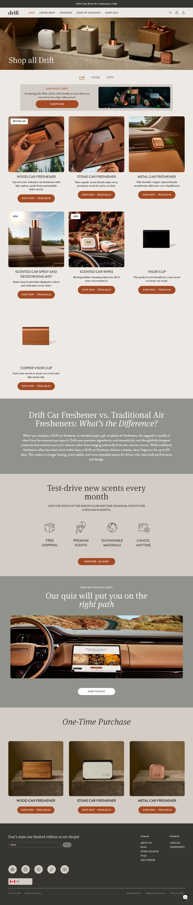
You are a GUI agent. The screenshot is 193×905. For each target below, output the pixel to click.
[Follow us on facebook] (38, 869)
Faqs (144, 855)
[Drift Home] (13, 12)
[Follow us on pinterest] (12, 869)
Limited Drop (47, 12)
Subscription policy (156, 893)
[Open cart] (176, 12)
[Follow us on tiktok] (51, 869)
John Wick (65, 12)
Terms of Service (33, 893)
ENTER (67, 844)
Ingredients (177, 847)
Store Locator (150, 851)
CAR (82, 77)
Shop (32, 12)
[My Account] (183, 12)
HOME (95, 77)
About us (146, 842)
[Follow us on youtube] (64, 869)
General (145, 836)
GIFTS (110, 77)
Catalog (175, 842)
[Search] (170, 12)
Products (174, 836)
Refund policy (134, 893)
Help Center (148, 860)
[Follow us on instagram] (25, 869)
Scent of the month (88, 12)
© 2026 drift (14, 893)
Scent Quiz (111, 12)
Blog (144, 847)
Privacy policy (177, 893)
